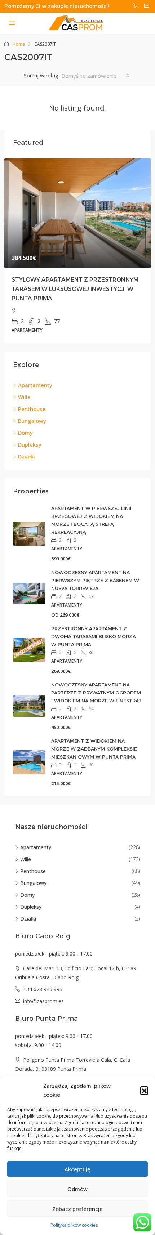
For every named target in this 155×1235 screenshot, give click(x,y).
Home (18, 44)
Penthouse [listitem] (32, 408)
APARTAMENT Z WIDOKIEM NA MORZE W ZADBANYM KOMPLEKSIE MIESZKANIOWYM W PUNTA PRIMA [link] (94, 749)
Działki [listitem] (26, 456)
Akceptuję (77, 1169)
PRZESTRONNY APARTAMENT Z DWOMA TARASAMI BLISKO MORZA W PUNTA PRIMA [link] (93, 636)
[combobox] (95, 75)
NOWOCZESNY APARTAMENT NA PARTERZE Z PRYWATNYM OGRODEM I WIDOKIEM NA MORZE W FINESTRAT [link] (96, 692)
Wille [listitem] (24, 397)
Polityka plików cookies (74, 1225)
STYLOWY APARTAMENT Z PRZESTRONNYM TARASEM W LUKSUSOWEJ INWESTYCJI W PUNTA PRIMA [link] (75, 289)
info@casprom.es (43, 1001)
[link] (77, 213)
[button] (144, 1090)
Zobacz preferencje (77, 1208)
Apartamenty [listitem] (35, 385)
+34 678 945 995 (42, 989)
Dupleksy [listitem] (29, 444)
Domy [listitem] (25, 432)
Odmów (77, 1189)
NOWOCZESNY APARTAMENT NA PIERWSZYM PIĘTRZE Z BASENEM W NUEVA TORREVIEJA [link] (95, 580)
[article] (77, 251)
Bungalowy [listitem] (32, 420)
